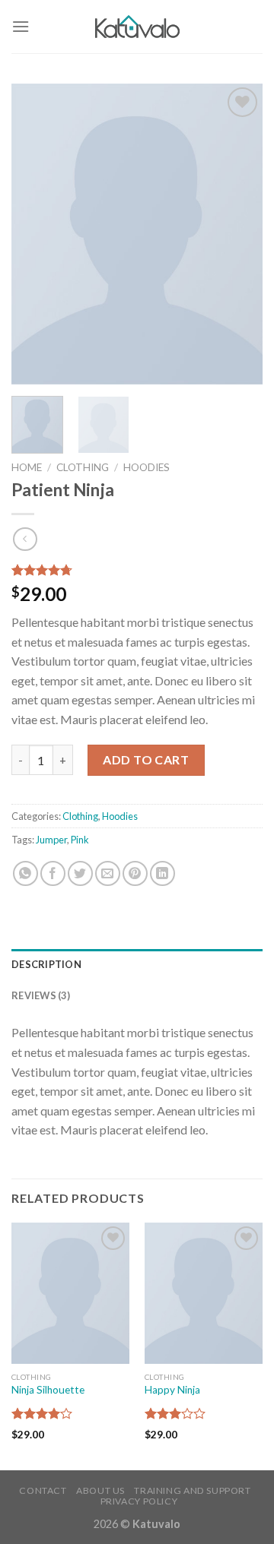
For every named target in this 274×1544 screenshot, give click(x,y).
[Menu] (20, 26)
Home (26, 467)
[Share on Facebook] (52, 873)
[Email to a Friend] (107, 873)
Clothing (82, 467)
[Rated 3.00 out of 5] (175, 1413)
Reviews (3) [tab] (40, 995)
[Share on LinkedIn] (162, 873)
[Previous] (35, 234)
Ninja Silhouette (47, 1390)
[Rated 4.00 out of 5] (42, 1413)
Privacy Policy (139, 1501)
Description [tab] (46, 964)
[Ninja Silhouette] (70, 1293)
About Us (100, 1490)
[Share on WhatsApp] (25, 873)
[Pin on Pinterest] (135, 873)
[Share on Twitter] (80, 873)
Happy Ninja (172, 1390)
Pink (80, 840)
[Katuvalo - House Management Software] (137, 26)
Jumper (51, 840)
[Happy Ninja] (204, 1293)
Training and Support (192, 1490)
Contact (42, 1490)
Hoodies (146, 467)
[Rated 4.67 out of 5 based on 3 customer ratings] (137, 570)
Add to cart (146, 759)
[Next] (238, 234)
